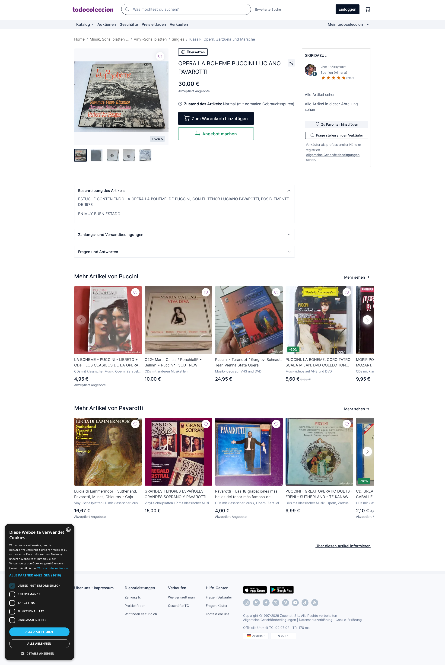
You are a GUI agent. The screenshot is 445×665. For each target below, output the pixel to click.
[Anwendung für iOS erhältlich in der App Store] (255, 589)
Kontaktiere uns (217, 614)
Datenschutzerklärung (316, 620)
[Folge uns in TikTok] (305, 602)
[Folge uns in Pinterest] (285, 602)
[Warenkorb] (368, 9)
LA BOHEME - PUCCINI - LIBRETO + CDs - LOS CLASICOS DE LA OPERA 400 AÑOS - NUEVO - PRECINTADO (106, 362)
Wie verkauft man (181, 597)
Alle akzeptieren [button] (39, 632)
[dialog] (39, 592)
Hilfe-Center (217, 587)
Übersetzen (196, 52)
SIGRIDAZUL (316, 55)
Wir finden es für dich (141, 614)
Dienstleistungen (140, 587)
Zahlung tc (133, 597)
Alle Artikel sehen (320, 94)
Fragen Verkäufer (219, 597)
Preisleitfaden (154, 24)
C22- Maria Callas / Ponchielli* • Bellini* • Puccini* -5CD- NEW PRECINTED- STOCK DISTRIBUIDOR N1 (176, 362)
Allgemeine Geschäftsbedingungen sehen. (332, 157)
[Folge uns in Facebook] (266, 602)
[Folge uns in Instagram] (246, 602)
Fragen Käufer (216, 606)
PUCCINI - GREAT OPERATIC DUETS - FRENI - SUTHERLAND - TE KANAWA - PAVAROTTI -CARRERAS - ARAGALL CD (319, 494)
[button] (184, 190)
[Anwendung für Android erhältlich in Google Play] (282, 589)
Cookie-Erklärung (349, 620)
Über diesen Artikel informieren (343, 546)
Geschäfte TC (178, 606)
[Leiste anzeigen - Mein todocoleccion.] (368, 24)
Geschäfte (129, 24)
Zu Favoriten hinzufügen (339, 124)
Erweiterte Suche (268, 9)
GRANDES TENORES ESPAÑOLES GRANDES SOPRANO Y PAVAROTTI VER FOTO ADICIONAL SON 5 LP (175, 494)
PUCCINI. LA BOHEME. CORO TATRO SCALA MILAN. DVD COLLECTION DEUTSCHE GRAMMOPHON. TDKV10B (319, 362)
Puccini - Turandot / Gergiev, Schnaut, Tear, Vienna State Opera (248, 362)
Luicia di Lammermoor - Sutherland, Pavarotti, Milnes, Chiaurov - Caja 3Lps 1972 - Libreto (105, 494)
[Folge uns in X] (275, 602)
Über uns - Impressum (94, 587)
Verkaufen (179, 24)
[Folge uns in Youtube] (295, 602)
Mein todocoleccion (345, 24)
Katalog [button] (83, 24)
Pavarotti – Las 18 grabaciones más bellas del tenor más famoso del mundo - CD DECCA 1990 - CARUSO (247, 494)
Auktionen (106, 24)
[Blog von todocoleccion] (314, 602)
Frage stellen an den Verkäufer (339, 135)
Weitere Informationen (52, 568)
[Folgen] (160, 56)
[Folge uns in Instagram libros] (256, 602)
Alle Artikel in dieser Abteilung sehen (331, 107)
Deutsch (257, 635)
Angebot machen (219, 133)
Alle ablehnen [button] (39, 644)
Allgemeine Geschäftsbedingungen (269, 620)
